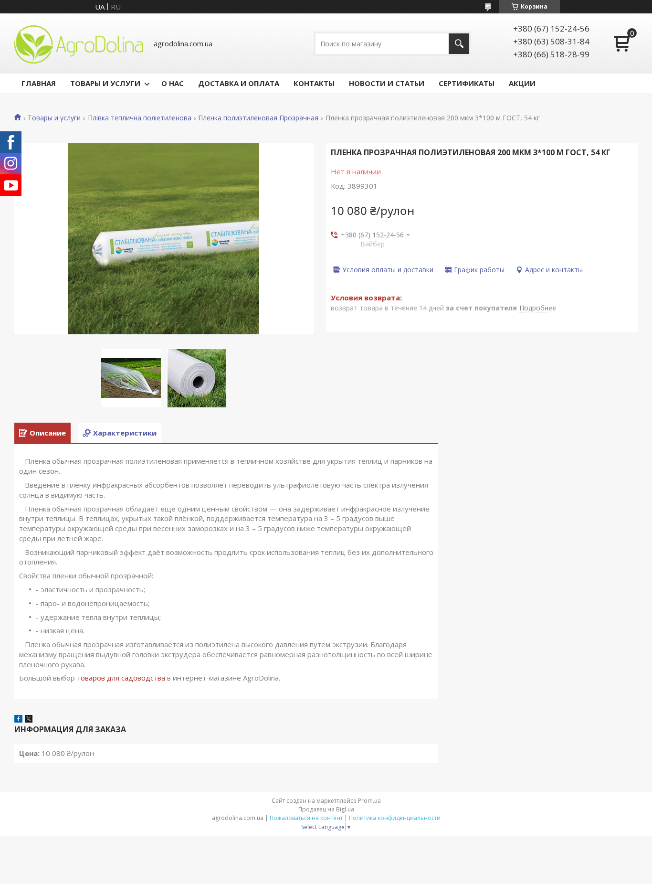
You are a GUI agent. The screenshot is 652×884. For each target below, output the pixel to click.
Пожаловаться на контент (306, 818)
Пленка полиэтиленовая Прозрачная (258, 118)
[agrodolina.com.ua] (78, 43)
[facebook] (18, 719)
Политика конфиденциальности (395, 818)
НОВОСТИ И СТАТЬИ (386, 83)
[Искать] (459, 43)
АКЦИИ (522, 83)
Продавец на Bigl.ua (326, 809)
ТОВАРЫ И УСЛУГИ (105, 83)
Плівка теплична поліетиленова (139, 118)
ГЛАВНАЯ (38, 83)
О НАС (172, 83)
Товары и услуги (54, 118)
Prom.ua (369, 801)
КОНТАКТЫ (314, 83)
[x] (28, 719)
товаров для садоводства (121, 677)
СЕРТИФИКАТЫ (466, 83)
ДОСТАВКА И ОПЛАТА (238, 83)
